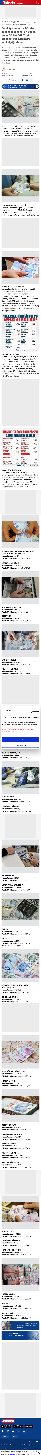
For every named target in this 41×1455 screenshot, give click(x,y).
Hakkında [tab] (36, 717)
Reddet (8, 710)
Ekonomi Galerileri (14, 21)
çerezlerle (12, 1454)
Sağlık (24, 1448)
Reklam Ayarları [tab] (24, 717)
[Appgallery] (29, 1426)
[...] (31, 80)
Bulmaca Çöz (27, 1445)
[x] (7, 1431)
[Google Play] (18, 1426)
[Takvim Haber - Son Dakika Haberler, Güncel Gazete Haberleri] (11, 2)
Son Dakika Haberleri (8, 1445)
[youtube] (13, 1431)
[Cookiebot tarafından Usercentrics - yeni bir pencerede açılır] (30, 712)
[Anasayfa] (38, 2)
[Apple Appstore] (6, 1426)
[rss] (23, 1431)
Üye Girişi (5, 1436)
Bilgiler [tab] (13, 717)
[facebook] (2, 1431)
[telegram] (22, 80)
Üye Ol (15, 1436)
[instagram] (18, 1431)
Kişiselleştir (19, 745)
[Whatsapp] (27, 80)
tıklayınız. (32, 1454)
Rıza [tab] (5, 717)
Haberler (4, 21)
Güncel (3, 1448)
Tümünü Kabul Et (20, 740)
